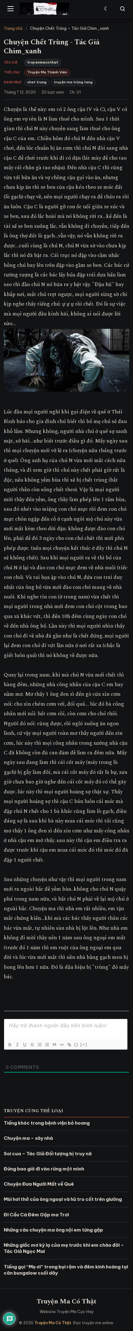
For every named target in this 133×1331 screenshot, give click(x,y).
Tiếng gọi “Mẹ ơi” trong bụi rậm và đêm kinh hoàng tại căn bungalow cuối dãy (66, 1270)
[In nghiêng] (17, 1044)
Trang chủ (13, 28)
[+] (83, 1044)
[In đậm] (9, 1044)
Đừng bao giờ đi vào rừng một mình (44, 1169)
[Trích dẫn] (54, 1044)
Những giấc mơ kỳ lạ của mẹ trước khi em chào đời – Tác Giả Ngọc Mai (64, 1248)
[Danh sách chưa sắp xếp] (46, 1044)
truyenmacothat (42, 62)
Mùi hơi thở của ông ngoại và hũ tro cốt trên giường (63, 1199)
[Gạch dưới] (24, 1044)
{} (76, 1044)
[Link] (69, 1044)
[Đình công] (32, 1044)
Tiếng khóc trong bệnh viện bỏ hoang (47, 1123)
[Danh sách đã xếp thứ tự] (39, 1044)
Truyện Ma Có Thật (66, 1301)
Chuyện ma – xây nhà (28, 1138)
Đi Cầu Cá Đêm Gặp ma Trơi (36, 1215)
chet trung (36, 82)
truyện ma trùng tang (73, 82)
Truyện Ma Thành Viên (47, 72)
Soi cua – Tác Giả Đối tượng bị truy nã (48, 1154)
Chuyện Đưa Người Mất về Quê (39, 1184)
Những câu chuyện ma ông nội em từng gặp (53, 1230)
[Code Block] (61, 1044)
